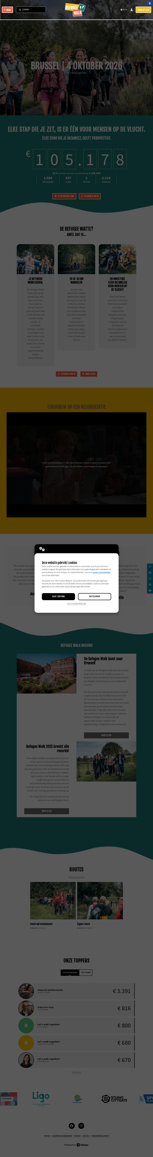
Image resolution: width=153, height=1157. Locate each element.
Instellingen (94, 596)
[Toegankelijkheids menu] (150, 3)
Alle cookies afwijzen (76, 604)
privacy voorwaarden (101, 572)
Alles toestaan (58, 596)
